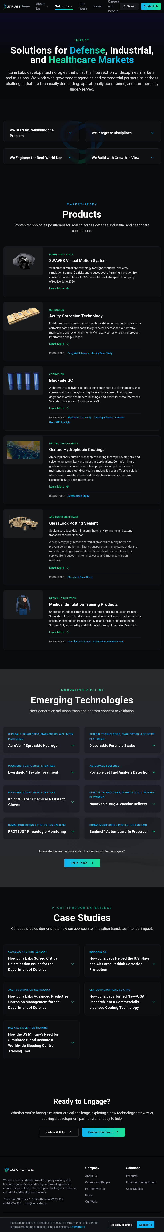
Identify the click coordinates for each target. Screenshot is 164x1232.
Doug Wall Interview (78, 353)
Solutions (62, 6)
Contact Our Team (100, 1132)
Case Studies (134, 1188)
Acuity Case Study (102, 353)
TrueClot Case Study (79, 641)
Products (132, 1176)
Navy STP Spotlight (59, 422)
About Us (40, 6)
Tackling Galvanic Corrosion (109, 417)
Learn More (56, 288)
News (97, 6)
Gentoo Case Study (78, 496)
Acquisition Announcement (108, 641)
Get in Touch (79, 863)
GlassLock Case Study (80, 577)
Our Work (83, 6)
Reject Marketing (121, 1224)
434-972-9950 (12, 1203)
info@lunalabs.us (36, 1203)
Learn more (77, 1226)
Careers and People (97, 1182)
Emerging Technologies (141, 1182)
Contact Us (151, 6)
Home (25, 6)
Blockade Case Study (79, 417)
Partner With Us (56, 1132)
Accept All (145, 1224)
